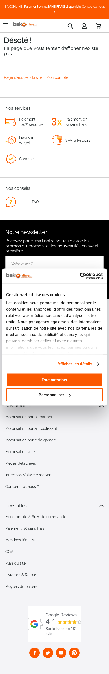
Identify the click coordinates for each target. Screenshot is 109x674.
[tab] (54, 405)
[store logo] (25, 25)
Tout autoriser (54, 379)
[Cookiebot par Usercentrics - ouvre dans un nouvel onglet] (80, 276)
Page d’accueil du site (23, 77)
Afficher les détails (74, 364)
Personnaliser (51, 395)
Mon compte (57, 77)
